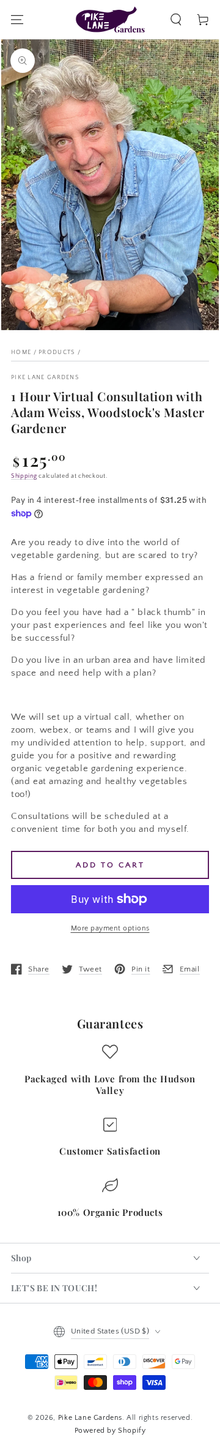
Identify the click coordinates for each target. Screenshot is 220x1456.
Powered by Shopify (110, 1431)
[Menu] (17, 19)
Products (56, 352)
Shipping (24, 476)
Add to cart (110, 865)
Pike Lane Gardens (45, 377)
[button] (176, 19)
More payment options (110, 928)
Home (21, 352)
